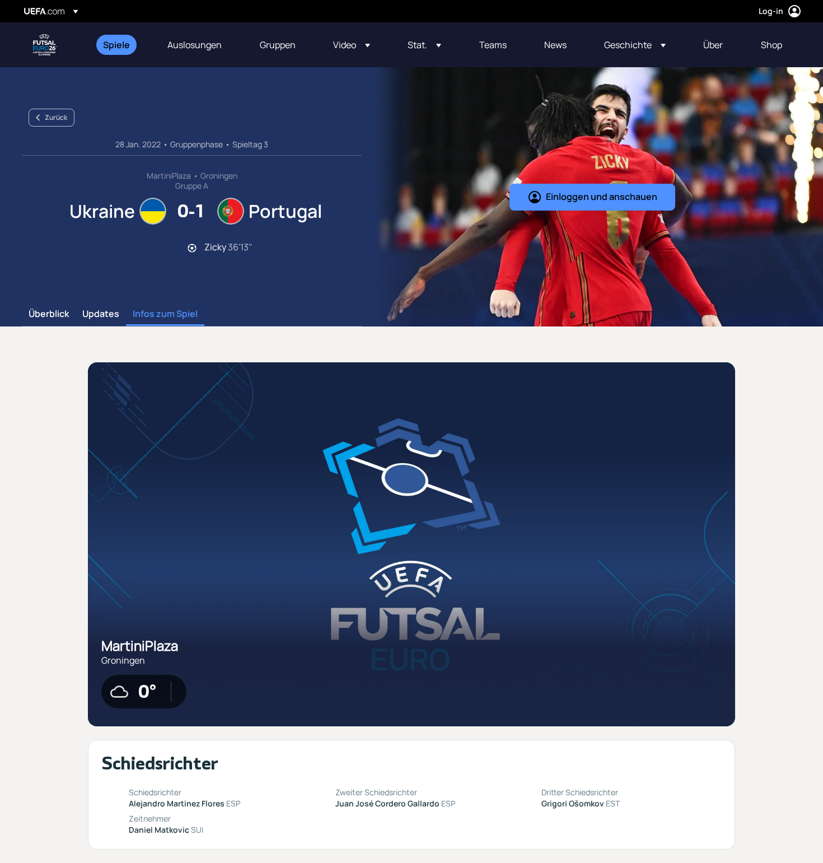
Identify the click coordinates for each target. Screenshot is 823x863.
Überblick (49, 314)
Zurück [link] (56, 117)
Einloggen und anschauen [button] (601, 196)
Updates (100, 314)
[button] (351, 44)
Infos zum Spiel (165, 314)
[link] (116, 44)
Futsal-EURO (45, 44)
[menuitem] (121, 44)
